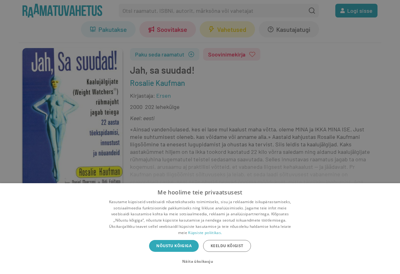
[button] (200, 262)
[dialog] (200, 228)
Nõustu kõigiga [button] (174, 245)
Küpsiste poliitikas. (205, 232)
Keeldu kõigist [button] (227, 245)
